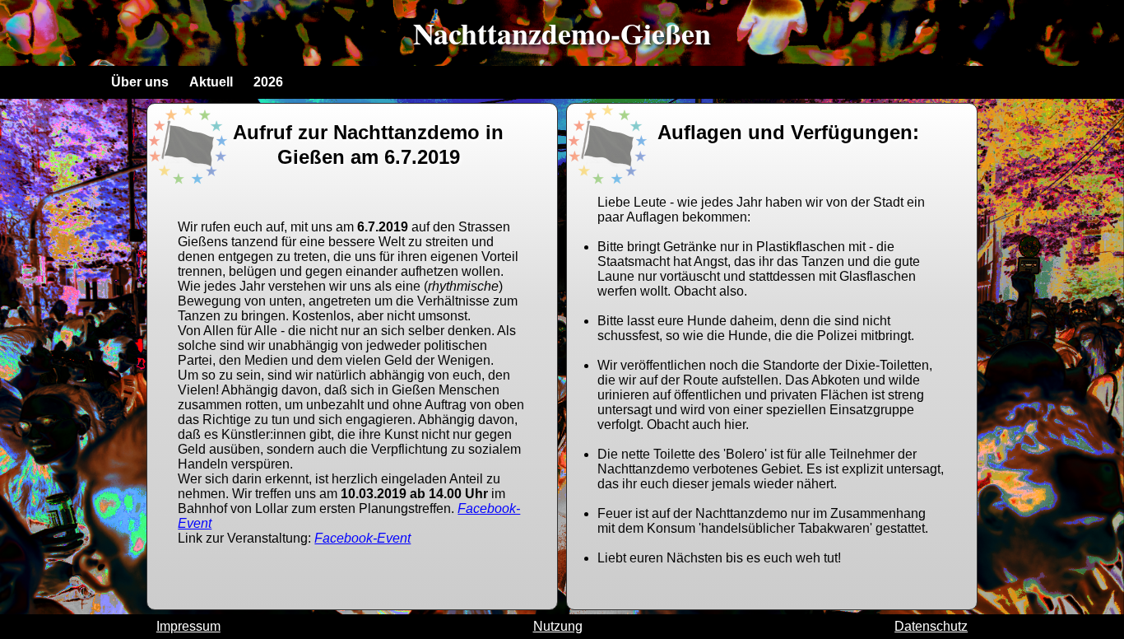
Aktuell (211, 82)
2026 (268, 82)
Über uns (140, 82)
